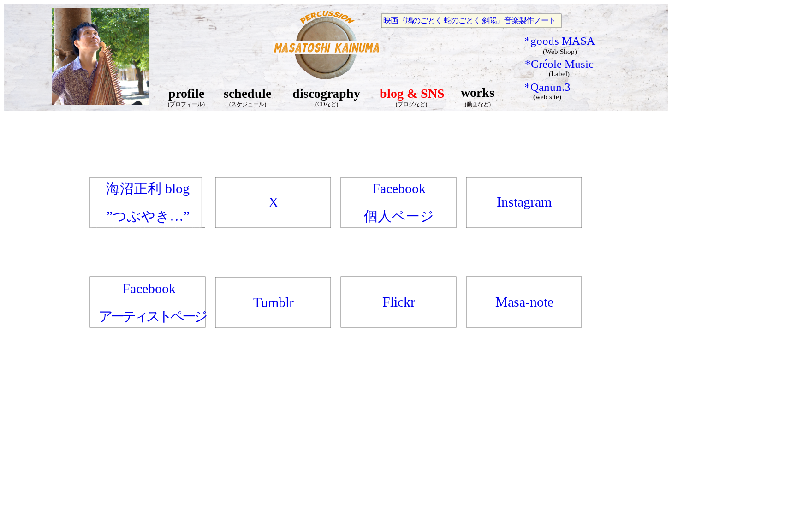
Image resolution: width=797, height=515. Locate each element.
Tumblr (273, 302)
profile (186, 93)
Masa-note (524, 301)
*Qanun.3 (547, 87)
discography (326, 93)
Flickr (398, 301)
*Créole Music (559, 64)
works (477, 92)
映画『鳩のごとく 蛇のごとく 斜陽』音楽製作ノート (469, 20)
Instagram (524, 201)
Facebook (149, 288)
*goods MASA (559, 41)
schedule (247, 93)
